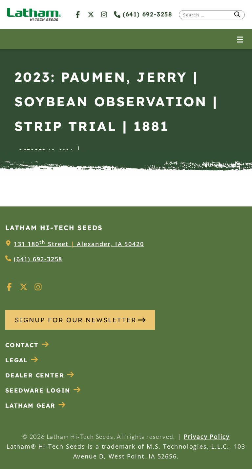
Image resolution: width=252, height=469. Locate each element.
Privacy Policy (207, 436)
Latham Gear (30, 405)
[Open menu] (240, 39)
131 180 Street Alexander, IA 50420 (79, 244)
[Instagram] (104, 14)
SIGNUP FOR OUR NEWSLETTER (75, 320)
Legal (16, 360)
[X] (91, 14)
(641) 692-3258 (146, 14)
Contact (22, 345)
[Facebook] (77, 14)
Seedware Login (38, 390)
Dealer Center (34, 375)
